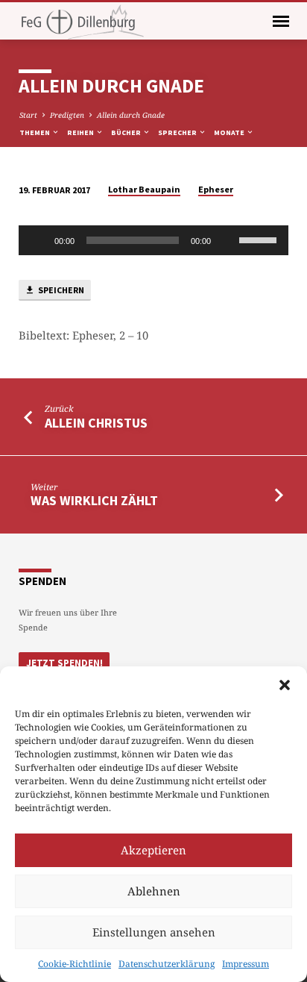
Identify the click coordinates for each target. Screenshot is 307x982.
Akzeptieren (153, 849)
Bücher (126, 132)
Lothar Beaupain (144, 189)
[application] (154, 240)
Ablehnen (153, 891)
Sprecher (178, 132)
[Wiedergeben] (38, 240)
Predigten (67, 115)
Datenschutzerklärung (166, 963)
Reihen (81, 132)
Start (28, 115)
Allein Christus (96, 422)
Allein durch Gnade (131, 115)
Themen (35, 132)
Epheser (215, 189)
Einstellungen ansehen (153, 932)
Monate (230, 132)
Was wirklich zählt (94, 500)
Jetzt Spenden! (64, 663)
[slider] (260, 238)
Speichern (60, 289)
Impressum (245, 963)
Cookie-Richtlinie (74, 963)
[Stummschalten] (227, 240)
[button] (284, 685)
